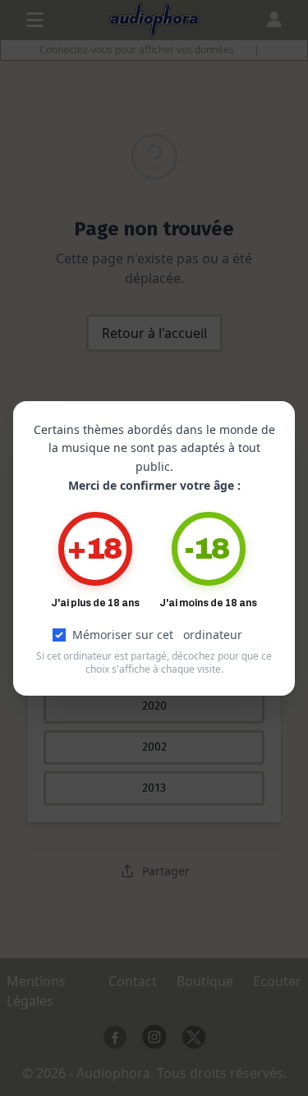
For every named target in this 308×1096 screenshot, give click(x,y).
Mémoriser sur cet (157, 634)
